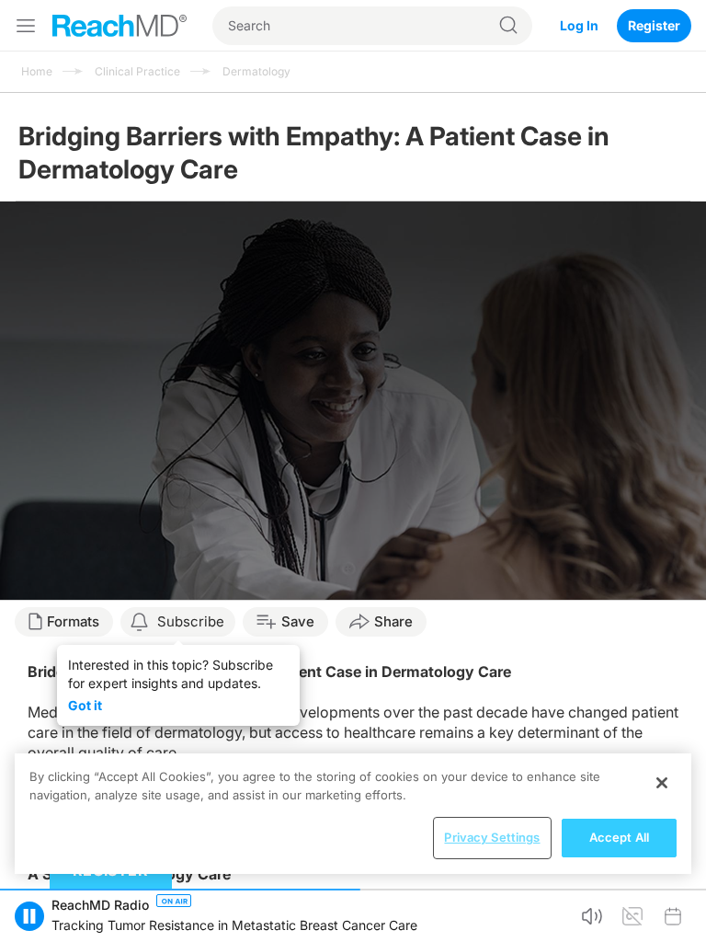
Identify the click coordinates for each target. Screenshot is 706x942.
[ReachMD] (119, 25)
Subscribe (190, 621)
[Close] (662, 783)
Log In (579, 25)
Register (654, 25)
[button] (29, 916)
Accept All (619, 837)
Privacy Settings (492, 837)
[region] (353, 813)
